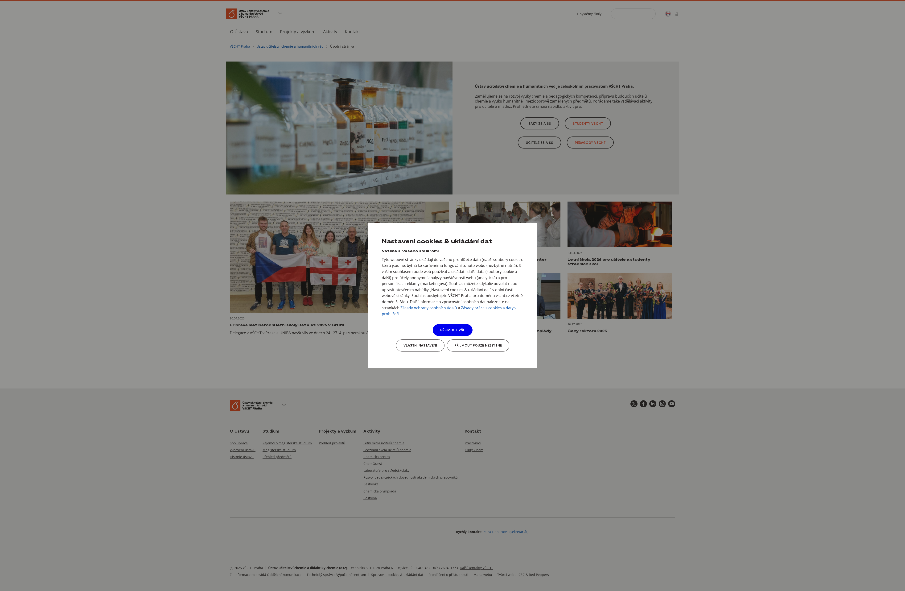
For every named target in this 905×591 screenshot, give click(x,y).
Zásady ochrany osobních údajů (428, 307)
